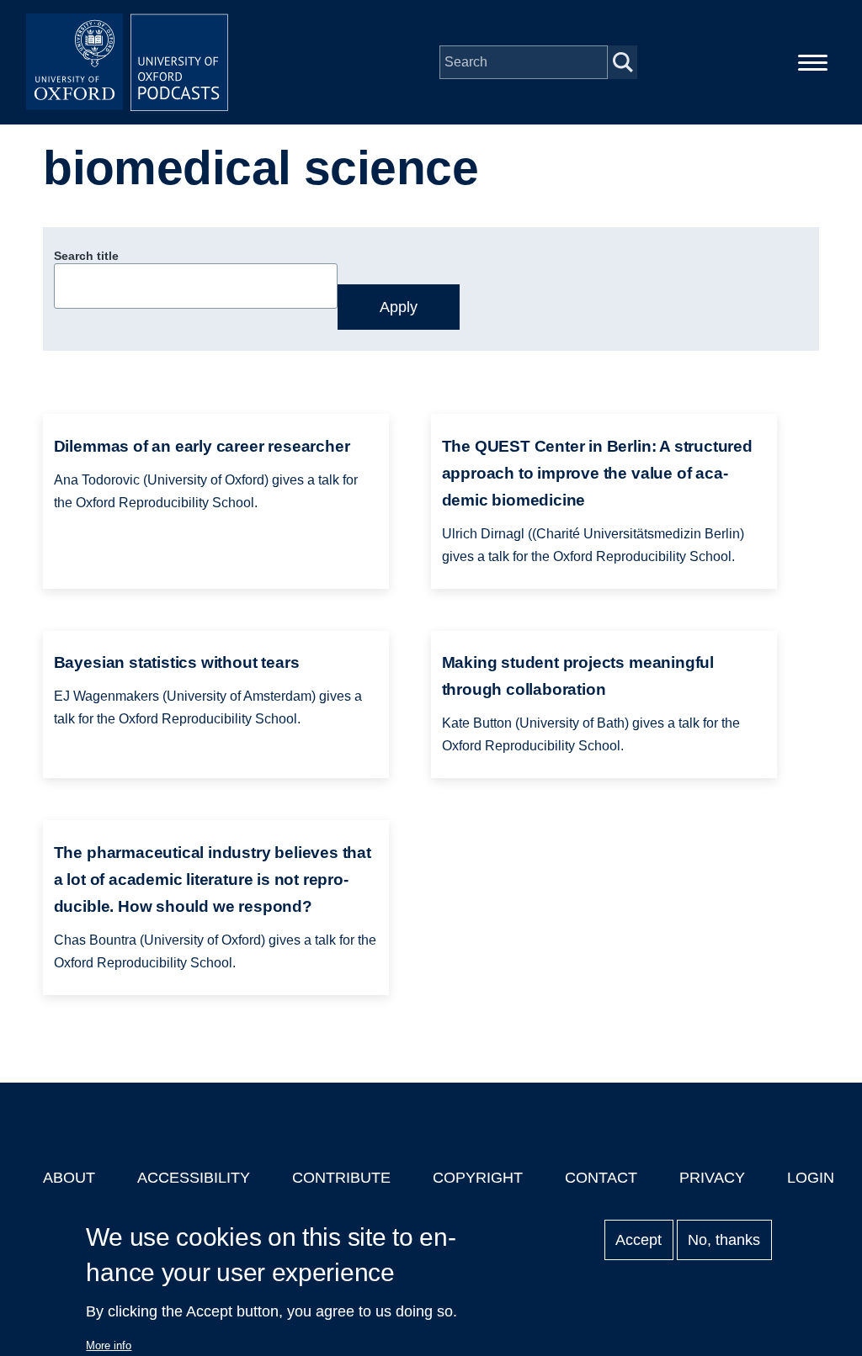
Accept (638, 1240)
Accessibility (193, 1177)
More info (108, 1345)
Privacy (712, 1177)
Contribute (341, 1177)
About (69, 1177)
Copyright (478, 1177)
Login (810, 1177)
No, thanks (724, 1240)
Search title (86, 255)
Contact (601, 1177)
